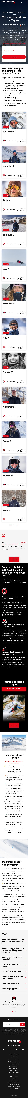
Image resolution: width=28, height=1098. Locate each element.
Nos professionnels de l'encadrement (14, 12)
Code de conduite (14, 1088)
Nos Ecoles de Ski (14, 1058)
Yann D (6, 510)
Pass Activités (14, 1076)
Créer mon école (14, 1068)
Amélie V (8, 372)
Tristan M (8, 475)
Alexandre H (9, 407)
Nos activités (14, 1056)
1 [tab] (12, 1011)
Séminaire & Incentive (14, 1060)
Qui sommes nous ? (14, 1066)
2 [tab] (14, 1011)
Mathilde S (9, 303)
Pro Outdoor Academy (14, 1062)
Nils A (6, 338)
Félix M (7, 200)
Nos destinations (14, 1054)
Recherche (14, 57)
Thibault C (8, 235)
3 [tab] (15, 1011)
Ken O (6, 269)
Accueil (13, 11)
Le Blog (14, 1074)
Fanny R (7, 441)
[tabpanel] (14, 1002)
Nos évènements (14, 1072)
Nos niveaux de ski (14, 1063)
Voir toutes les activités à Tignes (14, 689)
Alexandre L (9, 131)
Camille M (8, 166)
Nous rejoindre (14, 1070)
